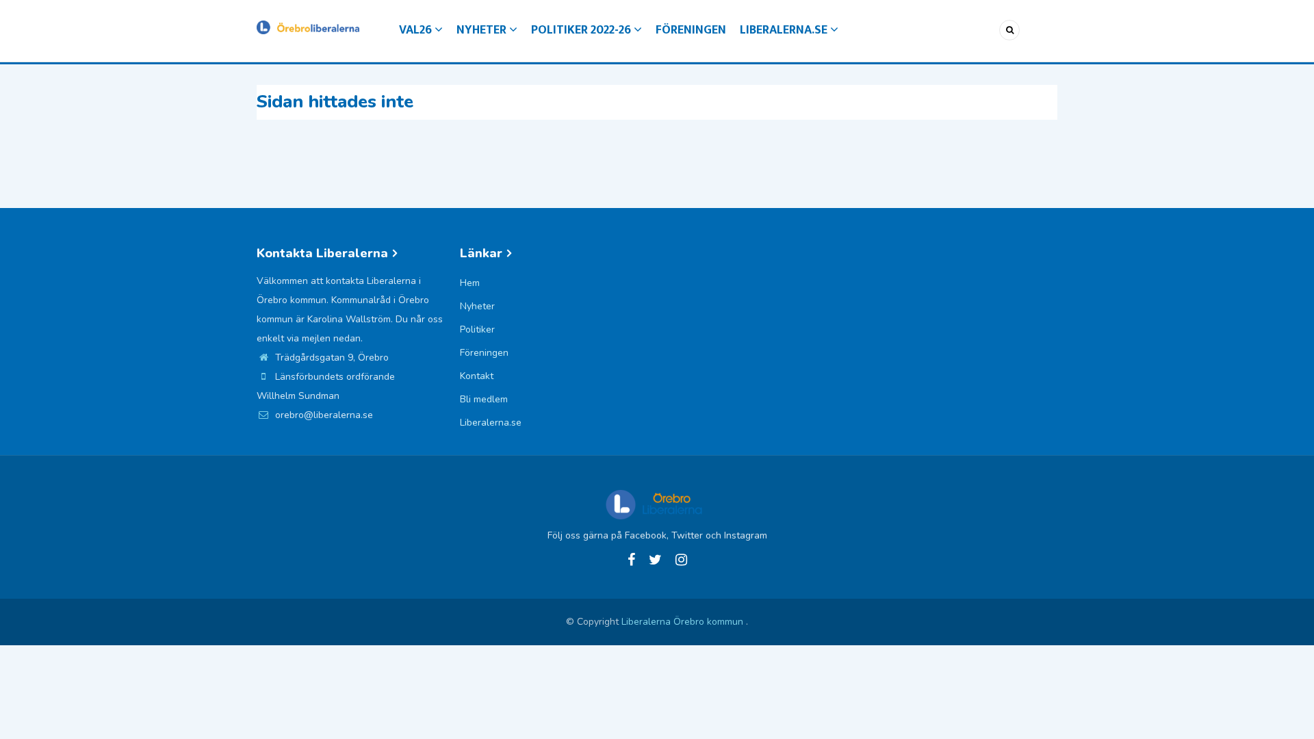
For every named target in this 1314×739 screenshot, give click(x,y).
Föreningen (691, 30)
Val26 (417, 30)
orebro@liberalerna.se (322, 415)
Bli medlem (484, 399)
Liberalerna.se (785, 30)
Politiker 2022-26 (582, 30)
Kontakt (476, 376)
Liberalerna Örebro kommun (683, 621)
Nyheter (482, 30)
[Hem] (308, 26)
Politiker (477, 329)
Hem (470, 282)
